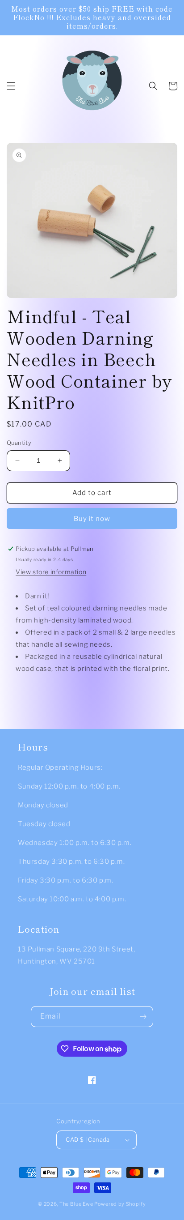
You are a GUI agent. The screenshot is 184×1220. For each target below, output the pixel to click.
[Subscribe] (143, 1016)
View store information (51, 572)
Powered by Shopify (120, 1204)
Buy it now (92, 519)
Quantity (19, 442)
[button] (11, 86)
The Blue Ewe (76, 1204)
